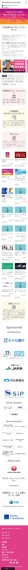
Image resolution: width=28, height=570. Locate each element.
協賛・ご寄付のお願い (8, 552)
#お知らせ (4, 165)
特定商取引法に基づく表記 (9, 560)
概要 (3, 544)
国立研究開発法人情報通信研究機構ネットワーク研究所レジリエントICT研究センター (8, 453)
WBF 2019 (5, 535)
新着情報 (4, 542)
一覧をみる (13, 84)
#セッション (9, 165)
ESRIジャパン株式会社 (20, 426)
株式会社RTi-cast (20, 433)
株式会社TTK (20, 446)
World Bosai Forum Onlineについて (11, 55)
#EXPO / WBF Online (6, 259)
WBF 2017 (5, 532)
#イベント (17, 165)
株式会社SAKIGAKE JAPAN (20, 440)
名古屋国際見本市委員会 (20, 453)
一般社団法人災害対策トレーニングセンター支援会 (8, 426)
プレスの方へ (5, 557)
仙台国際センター (7, 7)
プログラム (5, 549)
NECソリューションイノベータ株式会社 (8, 433)
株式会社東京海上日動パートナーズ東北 (8, 447)
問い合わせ (5, 554)
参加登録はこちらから (8, 39)
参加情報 (4, 547)
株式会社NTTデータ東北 (8, 440)
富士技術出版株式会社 (14, 485)
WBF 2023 (5, 538)
